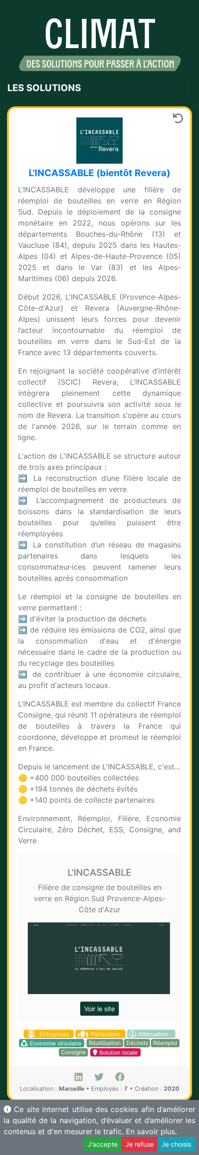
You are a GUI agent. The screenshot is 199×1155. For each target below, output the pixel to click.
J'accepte (102, 1144)
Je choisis (176, 1144)
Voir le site (99, 1009)
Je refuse (139, 1144)
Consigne (73, 1052)
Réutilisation (105, 1042)
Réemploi (165, 1042)
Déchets (137, 1042)
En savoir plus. (151, 1131)
